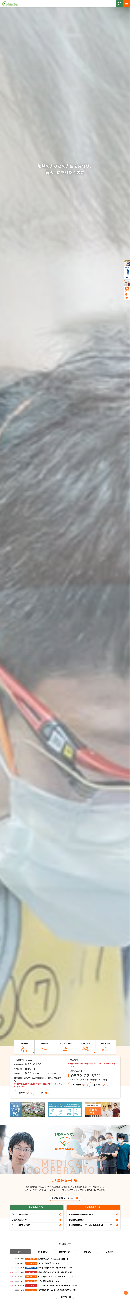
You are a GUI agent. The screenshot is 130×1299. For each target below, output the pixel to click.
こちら (72, 1066)
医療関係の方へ (65, 1252)
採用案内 (119, 3)
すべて (20, 1252)
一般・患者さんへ (43, 1252)
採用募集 (87, 1252)
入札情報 (109, 1252)
